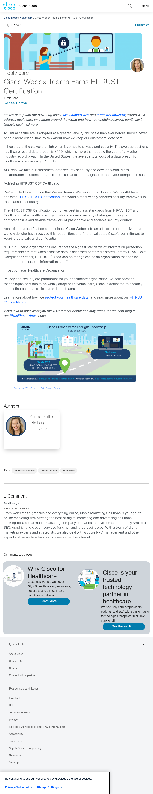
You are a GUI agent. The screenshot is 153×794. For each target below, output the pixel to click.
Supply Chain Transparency (25, 748)
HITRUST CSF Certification (39, 197)
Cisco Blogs (28, 5)
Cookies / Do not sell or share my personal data (37, 726)
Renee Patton (15, 103)
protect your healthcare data (67, 297)
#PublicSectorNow (111, 115)
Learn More (49, 601)
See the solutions (124, 626)
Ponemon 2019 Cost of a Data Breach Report (37, 388)
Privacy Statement (17, 787)
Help (11, 705)
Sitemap (14, 762)
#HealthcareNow (76, 115)
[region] (55, 783)
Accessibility (16, 733)
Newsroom (15, 755)
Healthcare (26, 17)
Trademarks (16, 740)
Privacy (13, 719)
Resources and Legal (23, 688)
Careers (13, 668)
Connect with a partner (22, 675)
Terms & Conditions (20, 712)
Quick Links (17, 644)
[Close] (105, 776)
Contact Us (15, 660)
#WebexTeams (48, 470)
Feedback (15, 698)
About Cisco (16, 653)
